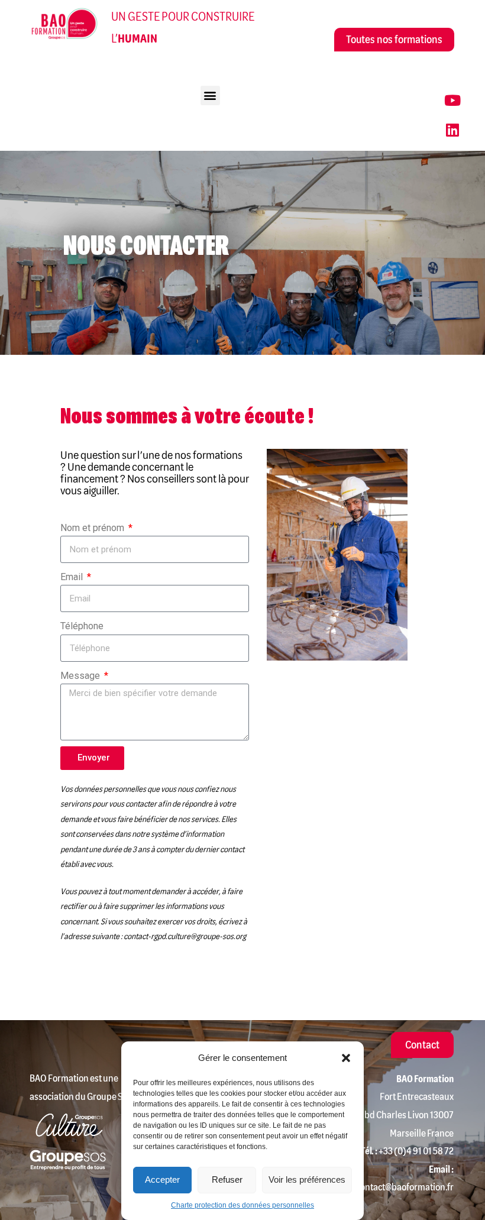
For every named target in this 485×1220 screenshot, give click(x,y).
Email (72, 577)
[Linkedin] (452, 130)
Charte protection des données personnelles (242, 1205)
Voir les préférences (307, 1179)
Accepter (162, 1179)
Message (81, 675)
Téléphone (82, 626)
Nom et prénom (93, 527)
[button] (346, 1058)
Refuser (227, 1179)
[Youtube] (452, 100)
